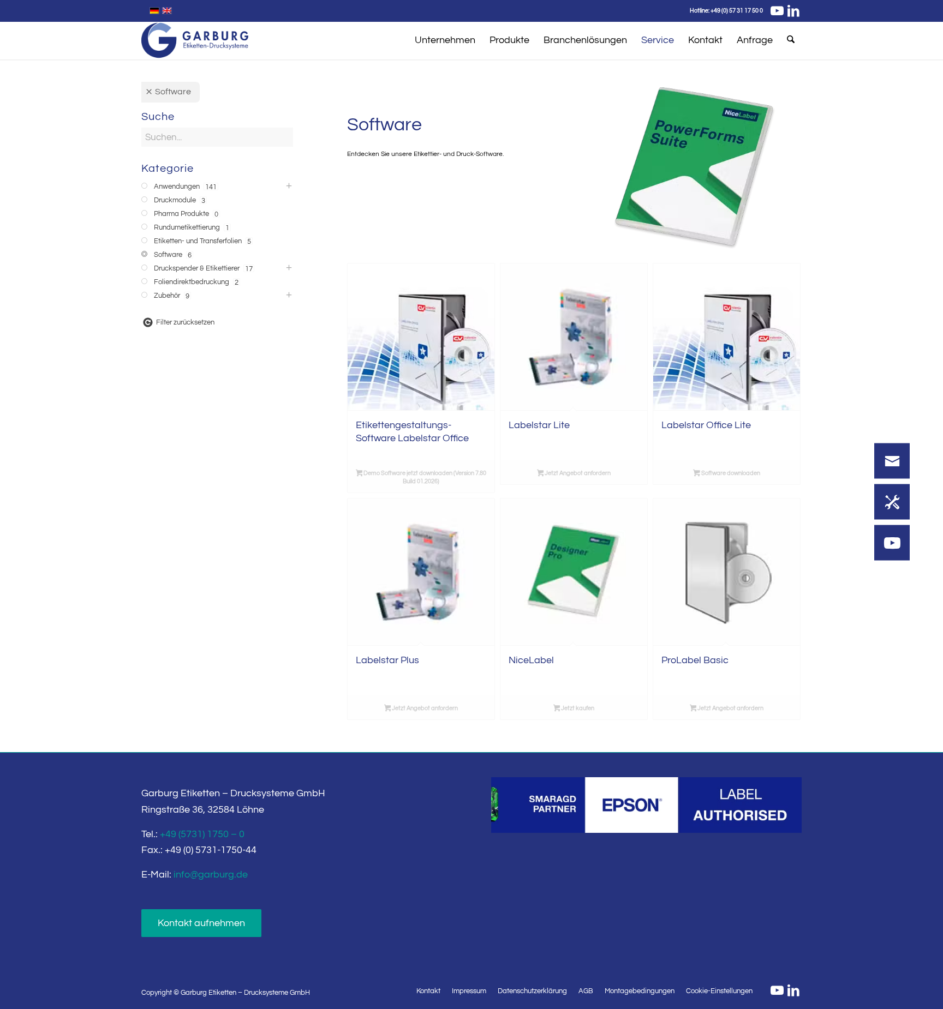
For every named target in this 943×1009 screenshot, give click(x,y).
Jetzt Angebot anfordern (577, 473)
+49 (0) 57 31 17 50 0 (737, 11)
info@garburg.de (211, 874)
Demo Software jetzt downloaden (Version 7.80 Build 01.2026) (424, 477)
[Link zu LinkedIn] (793, 11)
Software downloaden (730, 473)
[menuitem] (445, 40)
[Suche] (791, 40)
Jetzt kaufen (577, 708)
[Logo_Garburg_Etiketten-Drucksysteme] (194, 40)
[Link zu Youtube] (777, 11)
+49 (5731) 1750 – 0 (202, 834)
